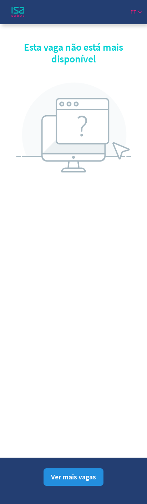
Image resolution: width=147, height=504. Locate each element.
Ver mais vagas (73, 476)
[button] (136, 12)
